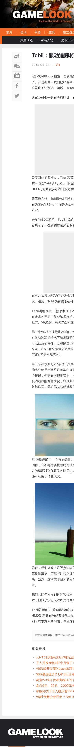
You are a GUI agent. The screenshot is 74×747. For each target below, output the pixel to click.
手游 (37, 32)
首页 (9, 32)
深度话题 (26, 40)
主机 (52, 32)
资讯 (23, 32)
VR (58, 65)
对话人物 (47, 40)
